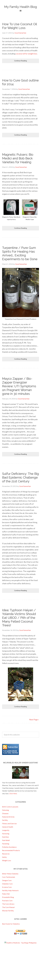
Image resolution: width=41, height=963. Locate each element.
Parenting (5, 844)
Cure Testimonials (8, 877)
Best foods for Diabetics (11, 924)
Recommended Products (11, 850)
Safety (4, 857)
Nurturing (5, 834)
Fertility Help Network (10, 890)
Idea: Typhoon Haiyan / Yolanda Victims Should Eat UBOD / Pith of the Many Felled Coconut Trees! (19, 617)
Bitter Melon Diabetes (10, 874)
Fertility (5, 820)
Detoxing (5, 810)
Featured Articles (8, 817)
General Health (7, 827)
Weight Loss (6, 860)
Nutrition (5, 837)
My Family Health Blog (20, 7)
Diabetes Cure (7, 884)
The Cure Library (8, 904)
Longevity (5, 830)
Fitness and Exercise (9, 823)
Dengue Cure (6, 880)
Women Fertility (8, 911)
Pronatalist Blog (8, 897)
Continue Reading (20, 61)
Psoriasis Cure (7, 901)
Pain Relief (6, 840)
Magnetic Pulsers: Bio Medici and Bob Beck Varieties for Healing (17, 158)
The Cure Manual (8, 907)
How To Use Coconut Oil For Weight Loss (19, 26)
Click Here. (13, 793)
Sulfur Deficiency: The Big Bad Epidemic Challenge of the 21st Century (20, 477)
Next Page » (34, 719)
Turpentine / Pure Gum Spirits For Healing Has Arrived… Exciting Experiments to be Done (19, 253)
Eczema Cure (7, 887)
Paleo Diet (6, 894)
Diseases (5, 813)
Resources (6, 854)
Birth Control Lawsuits (10, 807)
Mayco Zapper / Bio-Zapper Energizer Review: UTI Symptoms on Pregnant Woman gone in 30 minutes (19, 386)
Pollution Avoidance (9, 847)
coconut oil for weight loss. (27, 53)
